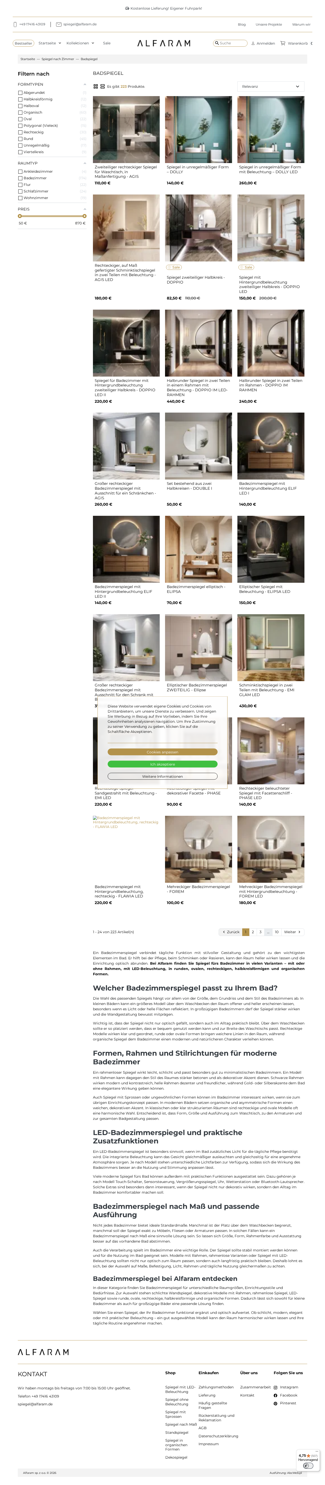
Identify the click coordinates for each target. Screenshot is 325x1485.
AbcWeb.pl (294, 1473)
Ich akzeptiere (162, 764)
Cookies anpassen (162, 752)
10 (277, 932)
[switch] (308, 1466)
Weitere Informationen (162, 776)
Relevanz (271, 86)
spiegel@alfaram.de (35, 1404)
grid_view (96, 87)
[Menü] (317, 1452)
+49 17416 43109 (45, 1396)
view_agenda (102, 87)
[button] (263, 43)
